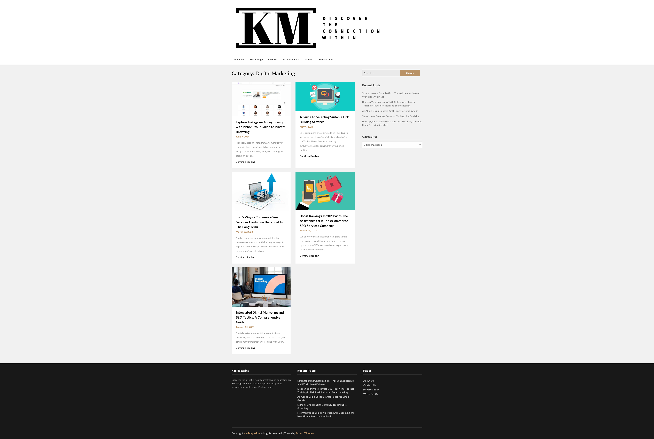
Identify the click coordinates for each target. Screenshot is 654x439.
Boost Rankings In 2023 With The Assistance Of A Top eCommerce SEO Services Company (324, 221)
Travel (308, 59)
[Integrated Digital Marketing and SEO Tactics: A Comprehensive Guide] (261, 286)
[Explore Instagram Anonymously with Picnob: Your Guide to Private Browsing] (261, 98)
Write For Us (370, 393)
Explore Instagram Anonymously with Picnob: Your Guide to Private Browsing (261, 127)
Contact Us (323, 59)
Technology (256, 59)
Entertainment (291, 59)
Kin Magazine (239, 383)
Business (239, 59)
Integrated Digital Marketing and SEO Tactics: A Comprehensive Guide (260, 317)
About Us (368, 380)
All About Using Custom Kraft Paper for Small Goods (390, 110)
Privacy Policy (371, 389)
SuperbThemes (305, 433)
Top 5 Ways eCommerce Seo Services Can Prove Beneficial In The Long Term (259, 222)
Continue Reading (245, 161)
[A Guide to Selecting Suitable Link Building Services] (324, 96)
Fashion (272, 59)
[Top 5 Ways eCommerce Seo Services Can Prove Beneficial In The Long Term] (261, 191)
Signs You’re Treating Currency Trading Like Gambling (390, 116)
